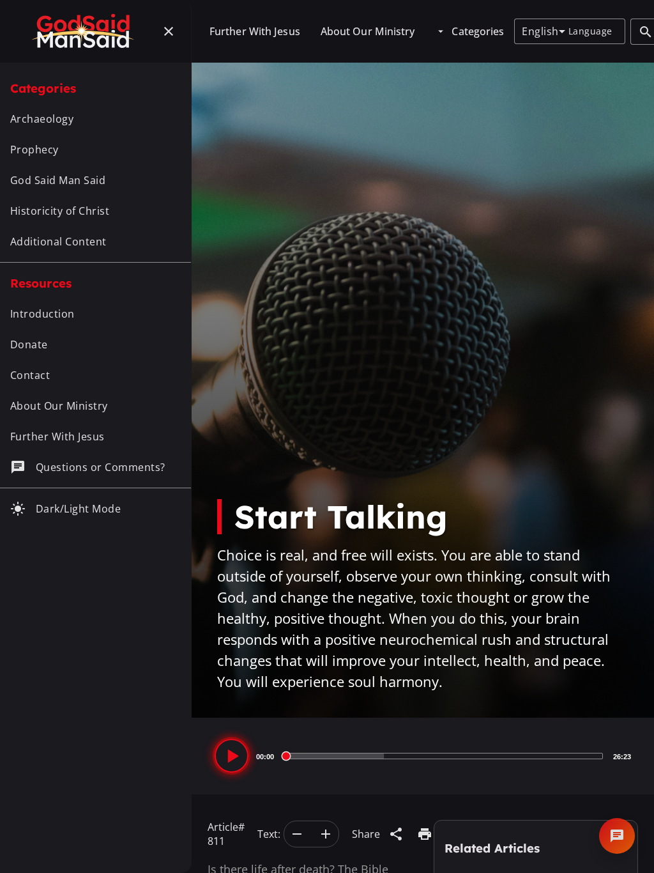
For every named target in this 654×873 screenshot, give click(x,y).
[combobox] (543, 31)
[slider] (443, 756)
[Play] (231, 756)
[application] (422, 756)
